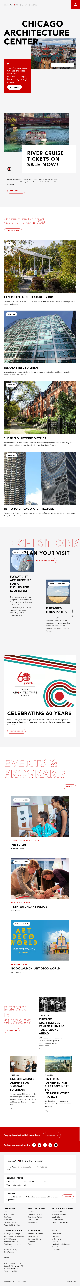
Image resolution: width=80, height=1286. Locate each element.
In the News (56, 1239)
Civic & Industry (58, 1220)
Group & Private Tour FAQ (13, 1266)
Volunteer (31, 1242)
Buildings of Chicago (12, 1234)
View (8, 1185)
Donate (31, 1244)
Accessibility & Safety (12, 1225)
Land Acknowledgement (61, 1244)
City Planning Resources (13, 1244)
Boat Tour (7, 1212)
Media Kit (55, 1247)
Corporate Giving (34, 1239)
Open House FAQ (11, 1271)
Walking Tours (9, 1214)
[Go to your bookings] (75, 4)
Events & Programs (35, 1214)
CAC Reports (9, 1252)
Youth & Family (57, 1217)
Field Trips (8, 1220)
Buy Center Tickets (35, 1217)
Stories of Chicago (11, 1249)
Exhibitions (32, 1212)
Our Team (55, 1236)
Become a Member (35, 1234)
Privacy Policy (22, 1282)
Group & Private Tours (12, 1222)
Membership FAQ (11, 1269)
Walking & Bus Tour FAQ (13, 1263)
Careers (55, 1242)
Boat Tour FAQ (9, 1261)
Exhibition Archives (11, 1242)
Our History (56, 1234)
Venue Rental (33, 1222)
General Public (57, 1212)
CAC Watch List (10, 1239)
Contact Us (56, 1249)
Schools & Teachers (59, 1214)
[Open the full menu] (64, 5)
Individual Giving (34, 1236)
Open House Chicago (60, 1222)
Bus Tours (7, 1217)
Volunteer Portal (71, 1282)
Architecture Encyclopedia (14, 1236)
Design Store (33, 1220)
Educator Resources (11, 1247)
